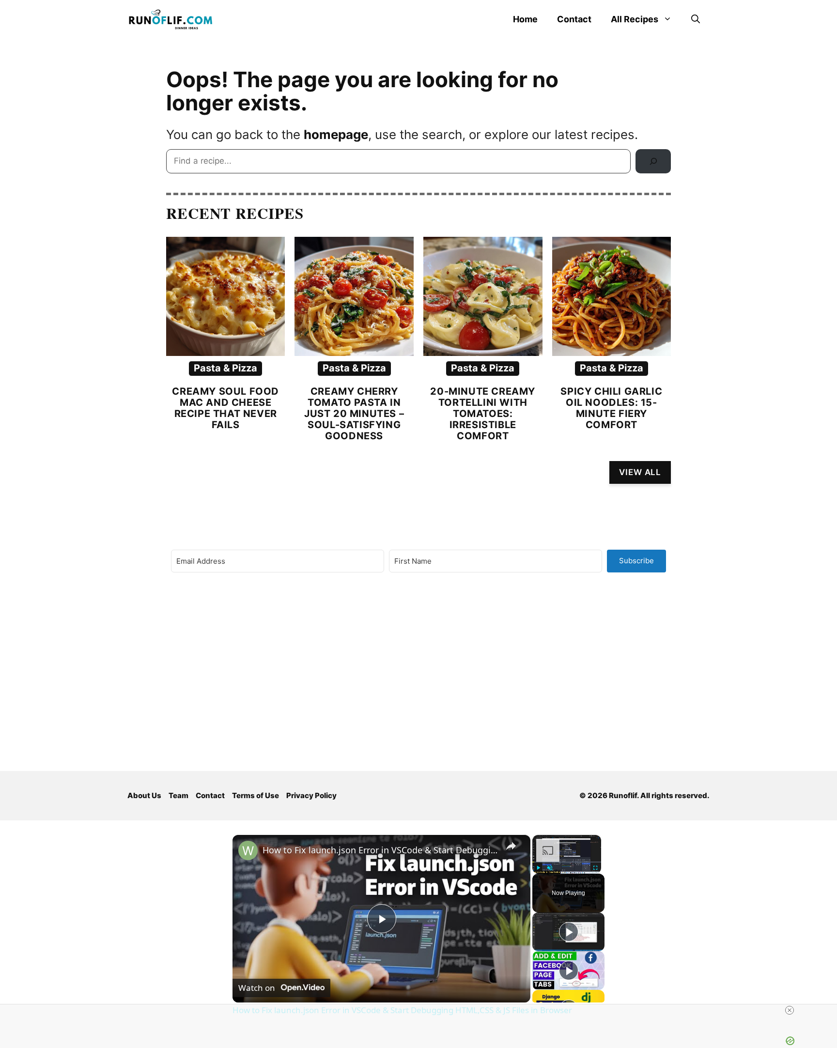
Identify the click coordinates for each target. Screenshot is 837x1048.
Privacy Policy (311, 795)
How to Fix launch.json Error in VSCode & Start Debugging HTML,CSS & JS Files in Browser (380, 850)
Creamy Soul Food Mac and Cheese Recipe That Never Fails (225, 408)
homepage (336, 134)
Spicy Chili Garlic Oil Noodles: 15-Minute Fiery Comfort (611, 408)
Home (525, 19)
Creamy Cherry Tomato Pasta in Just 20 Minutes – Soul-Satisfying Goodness (354, 413)
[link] (248, 850)
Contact (574, 19)
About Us (144, 795)
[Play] (538, 868)
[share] (511, 846)
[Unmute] (550, 868)
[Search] (653, 161)
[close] (422, 1010)
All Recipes (634, 19)
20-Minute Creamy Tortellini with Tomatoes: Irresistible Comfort (482, 413)
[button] (696, 19)
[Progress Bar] (566, 862)
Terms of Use (255, 795)
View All (640, 472)
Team (178, 795)
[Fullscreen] (595, 868)
